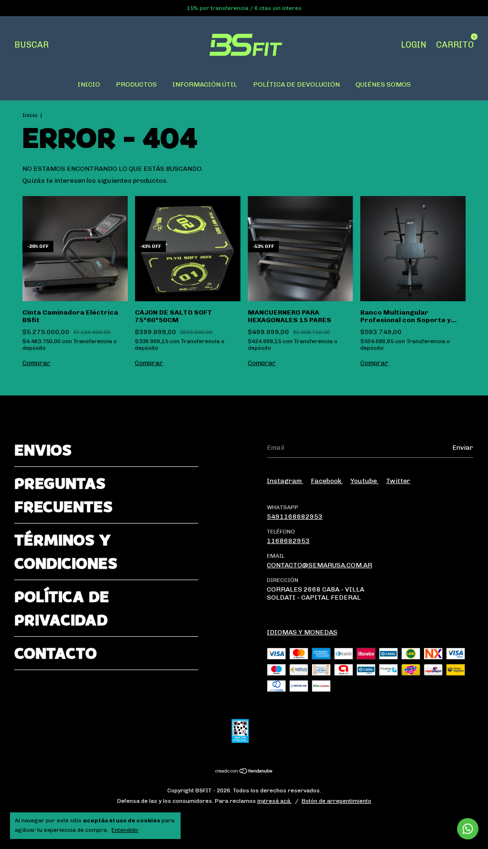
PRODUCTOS (136, 84)
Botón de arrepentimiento (336, 801)
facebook (327, 481)
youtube (364, 481)
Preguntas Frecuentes (63, 495)
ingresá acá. (274, 801)
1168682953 (288, 541)
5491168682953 (295, 517)
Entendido (125, 830)
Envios (42, 450)
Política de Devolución (296, 84)
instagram (285, 481)
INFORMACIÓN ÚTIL (205, 84)
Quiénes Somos (383, 84)
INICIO (89, 84)
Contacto (55, 653)
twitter (398, 481)
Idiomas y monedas (302, 632)
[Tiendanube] (244, 772)
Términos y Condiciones (65, 551)
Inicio (30, 115)
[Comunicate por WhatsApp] (467, 828)
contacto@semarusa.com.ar (319, 565)
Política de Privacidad (61, 608)
